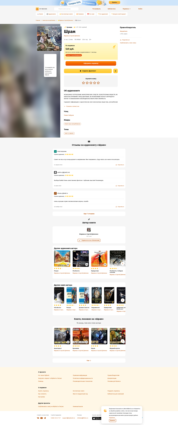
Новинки (81, 14)
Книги (41, 14)
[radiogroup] (91, 83)
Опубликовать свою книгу (128, 43)
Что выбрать (96, 9)
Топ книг (91, 14)
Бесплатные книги (67, 14)
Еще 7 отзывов (89, 214)
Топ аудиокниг (103, 14)
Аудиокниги (52, 14)
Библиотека (112, 9)
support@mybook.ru (68, 418)
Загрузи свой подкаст (119, 14)
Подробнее (112, 417)
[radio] (83, 82)
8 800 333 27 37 (56, 418)
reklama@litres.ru (82, 418)
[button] (123, 300)
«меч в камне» (69, 133)
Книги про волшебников (72, 124)
